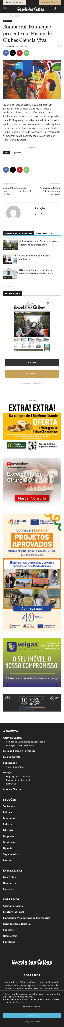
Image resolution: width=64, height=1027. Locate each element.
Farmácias (11, 783)
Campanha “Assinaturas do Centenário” (26, 741)
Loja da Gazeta (12, 757)
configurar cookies (32, 1006)
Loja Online (10, 877)
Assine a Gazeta (12, 737)
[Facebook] (6, 53)
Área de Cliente (12, 789)
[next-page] (9, 285)
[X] (13, 53)
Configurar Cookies (32, 1021)
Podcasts (8, 889)
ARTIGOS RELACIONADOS (18, 233)
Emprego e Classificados (18, 776)
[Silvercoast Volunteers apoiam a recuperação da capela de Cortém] (10, 273)
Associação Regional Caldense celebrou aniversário (50, 191)
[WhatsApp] (26, 53)
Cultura (7, 824)
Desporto (8, 836)
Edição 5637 (16, 152)
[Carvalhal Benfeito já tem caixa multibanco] (10, 259)
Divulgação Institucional (18, 780)
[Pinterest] (20, 53)
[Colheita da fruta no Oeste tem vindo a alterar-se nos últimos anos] (10, 245)
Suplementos (11, 854)
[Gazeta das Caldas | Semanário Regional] (30, 9)
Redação (10, 46)
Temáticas (9, 842)
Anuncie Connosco (15, 766)
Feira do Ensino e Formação (19, 751)
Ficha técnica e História (17, 924)
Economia (9, 818)
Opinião (8, 848)
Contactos (9, 942)
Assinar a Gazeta (13, 906)
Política (7, 812)
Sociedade (14, 16)
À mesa (7, 860)
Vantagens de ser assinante (20, 745)
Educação (8, 830)
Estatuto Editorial (13, 912)
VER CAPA (32, 362)
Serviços (8, 772)
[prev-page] (5, 285)
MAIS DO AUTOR (44, 233)
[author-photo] (13, 213)
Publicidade (10, 763)
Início (5, 16)
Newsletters (10, 883)
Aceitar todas (32, 1015)
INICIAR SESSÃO (32, 373)
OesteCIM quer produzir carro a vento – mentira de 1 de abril (17, 191)
